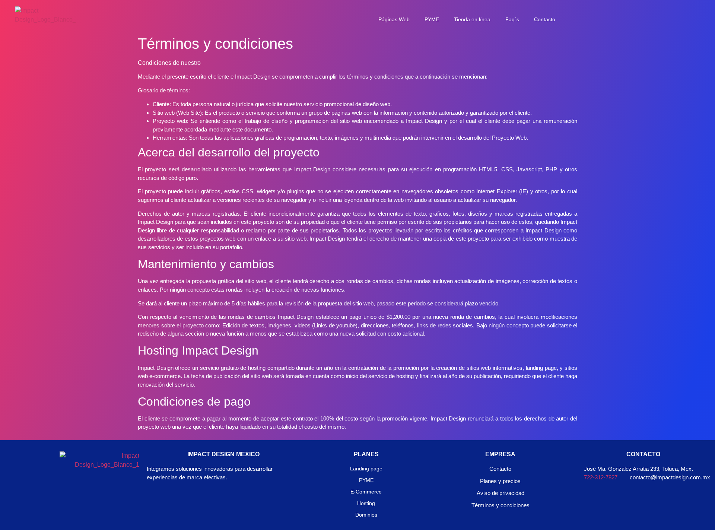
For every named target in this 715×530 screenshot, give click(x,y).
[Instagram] (82, 495)
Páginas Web (394, 19)
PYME (432, 19)
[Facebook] (61, 495)
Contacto (544, 19)
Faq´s (512, 19)
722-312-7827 (600, 477)
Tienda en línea (472, 19)
